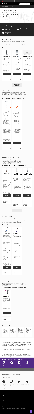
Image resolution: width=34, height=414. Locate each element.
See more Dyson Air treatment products (17, 210)
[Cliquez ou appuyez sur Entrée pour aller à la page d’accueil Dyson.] (5, 4)
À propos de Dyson (4, 403)
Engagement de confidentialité (5, 408)
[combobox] (8, 1)
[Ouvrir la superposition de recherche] (24, 4)
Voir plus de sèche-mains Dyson (17, 85)
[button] (5, 406)
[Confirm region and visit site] (31, 1)
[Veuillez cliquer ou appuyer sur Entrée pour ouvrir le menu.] (2, 3)
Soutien (3, 400)
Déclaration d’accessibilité (22, 408)
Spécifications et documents (5, 6)
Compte (3, 395)
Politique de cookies (11, 408)
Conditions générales (16, 408)
